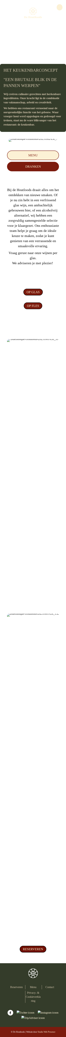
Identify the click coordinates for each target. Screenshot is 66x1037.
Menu (33, 987)
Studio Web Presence (46, 1032)
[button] (33, 155)
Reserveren (16, 987)
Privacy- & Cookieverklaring (33, 996)
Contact (49, 987)
